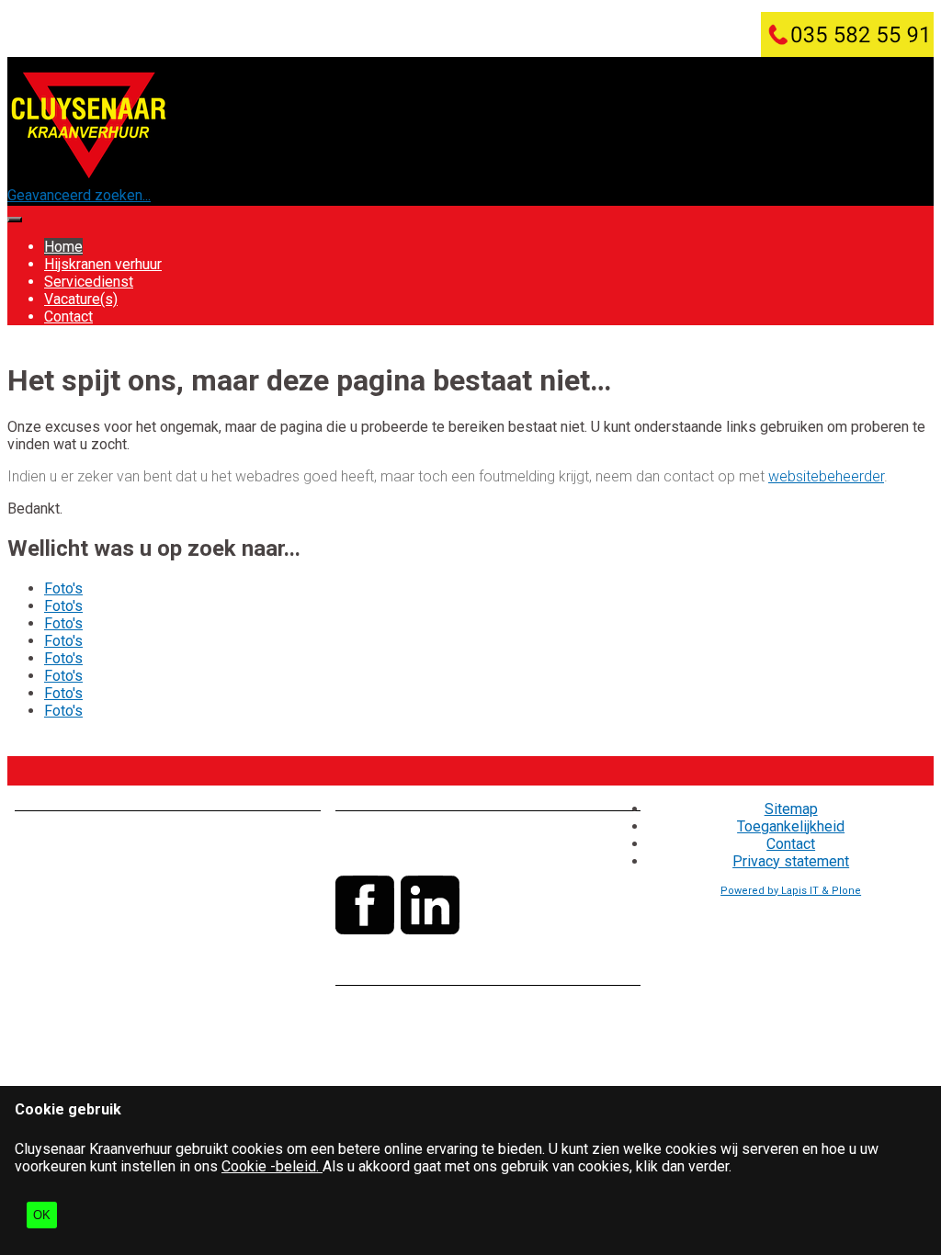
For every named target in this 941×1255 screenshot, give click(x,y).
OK (42, 1215)
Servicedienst (88, 281)
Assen (189, 934)
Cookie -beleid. (272, 1166)
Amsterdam (52, 934)
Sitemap (791, 809)
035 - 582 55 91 (450, 834)
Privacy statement (790, 861)
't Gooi (105, 951)
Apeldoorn (129, 934)
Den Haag (247, 934)
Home (63, 246)
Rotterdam (165, 951)
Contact (68, 316)
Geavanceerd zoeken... (79, 195)
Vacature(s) (81, 299)
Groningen (47, 951)
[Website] (88, 178)
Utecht (226, 951)
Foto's (63, 588)
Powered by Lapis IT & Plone (790, 891)
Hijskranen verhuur (103, 264)
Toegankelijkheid (791, 826)
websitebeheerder (826, 476)
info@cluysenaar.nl (442, 852)
